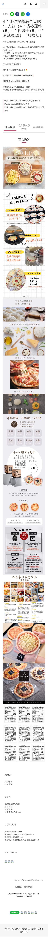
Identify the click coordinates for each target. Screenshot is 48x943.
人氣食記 (8, 784)
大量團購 (8, 812)
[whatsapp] (23, 14)
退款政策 (18, 887)
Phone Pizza (26, 880)
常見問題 (9, 809)
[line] (12, 14)
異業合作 (17, 812)
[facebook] (17, 14)
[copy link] (28, 14)
